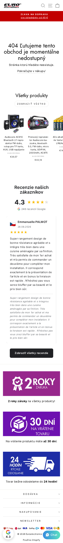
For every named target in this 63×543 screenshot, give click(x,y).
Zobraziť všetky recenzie (31, 353)
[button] (51, 535)
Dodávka (30, 494)
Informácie (31, 503)
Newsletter (30, 521)
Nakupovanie (30, 512)
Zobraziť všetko (31, 104)
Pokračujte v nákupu (31, 71)
